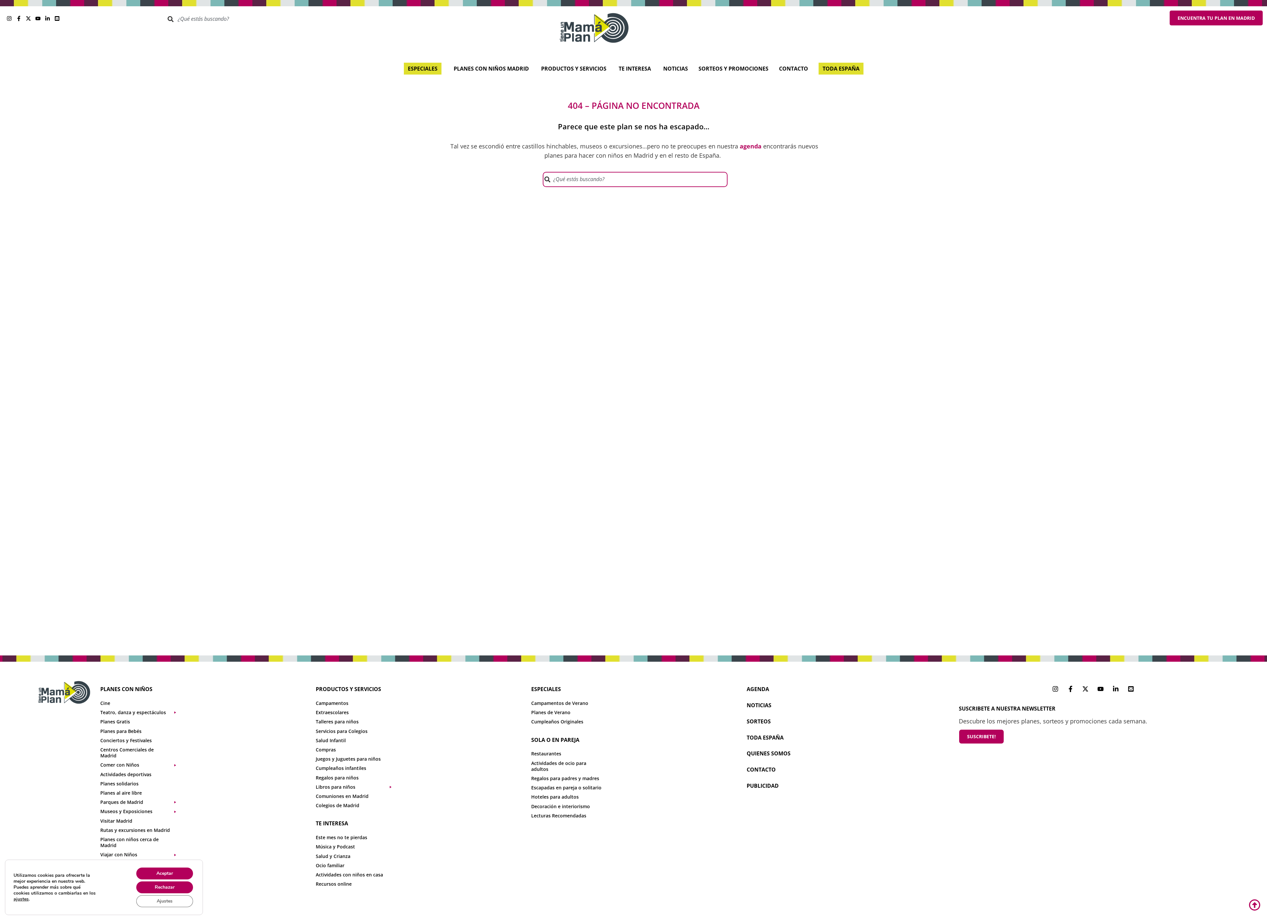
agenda (758, 689)
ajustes (21, 899)
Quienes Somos (769, 753)
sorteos (759, 721)
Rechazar (165, 887)
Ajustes (165, 901)
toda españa (765, 737)
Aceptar (164, 873)
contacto (761, 769)
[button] (141, 712)
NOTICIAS (759, 705)
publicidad (763, 785)
